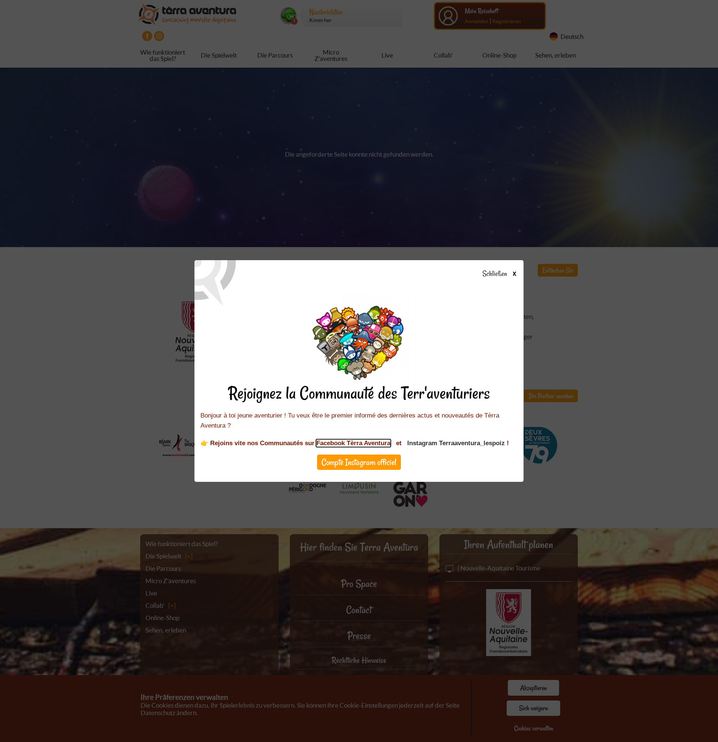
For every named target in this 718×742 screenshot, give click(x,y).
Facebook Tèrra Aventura (353, 443)
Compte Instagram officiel (359, 462)
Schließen (499, 274)
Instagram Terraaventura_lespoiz (456, 443)
